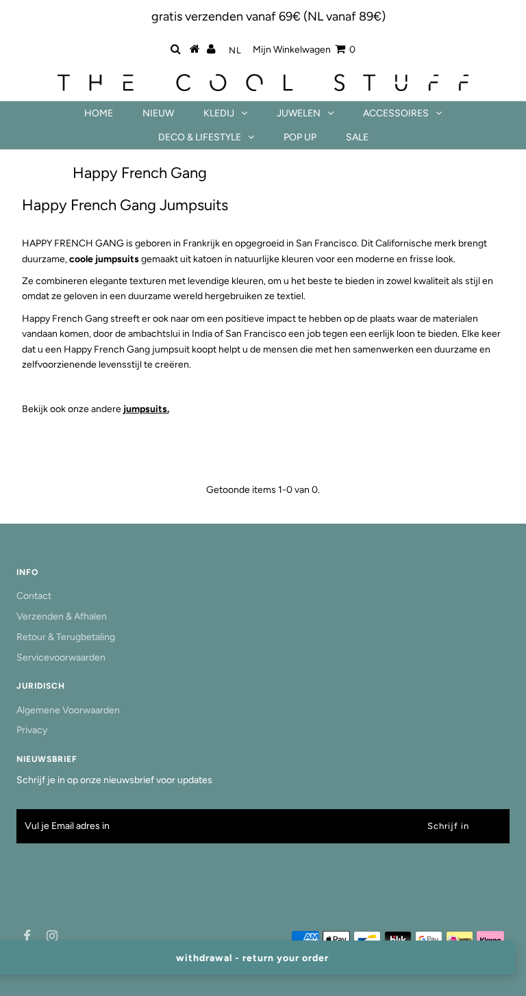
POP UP (300, 137)
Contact (33, 596)
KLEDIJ (218, 113)
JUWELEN (299, 113)
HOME (98, 113)
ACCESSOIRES (396, 113)
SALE (357, 137)
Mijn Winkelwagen (304, 49)
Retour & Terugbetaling (65, 637)
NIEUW (158, 113)
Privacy (31, 730)
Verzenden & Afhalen (61, 616)
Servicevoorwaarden (60, 657)
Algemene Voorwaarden (68, 710)
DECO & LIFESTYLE (199, 137)
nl (235, 50)
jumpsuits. (146, 409)
